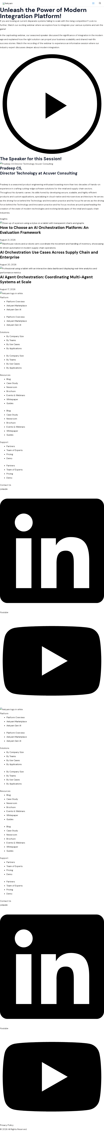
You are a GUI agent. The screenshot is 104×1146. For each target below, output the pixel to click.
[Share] (68, 1134)
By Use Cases (13, 344)
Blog (8, 379)
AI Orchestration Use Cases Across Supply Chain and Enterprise (49, 255)
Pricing (9, 454)
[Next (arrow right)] (41, 1144)
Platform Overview (15, 301)
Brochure (11, 391)
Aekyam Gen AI (13, 309)
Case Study (12, 383)
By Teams (11, 340)
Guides (9, 403)
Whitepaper (12, 399)
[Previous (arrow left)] (13, 1144)
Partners (10, 446)
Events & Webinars (15, 395)
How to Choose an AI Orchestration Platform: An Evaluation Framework (44, 230)
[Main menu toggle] (93, 3)
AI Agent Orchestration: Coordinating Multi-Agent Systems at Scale (46, 279)
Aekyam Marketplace (16, 305)
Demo (9, 458)
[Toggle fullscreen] (41, 1134)
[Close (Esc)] (13, 1139)
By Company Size (15, 336)
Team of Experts (14, 450)
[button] (100, 3)
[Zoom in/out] (13, 1134)
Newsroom (11, 387)
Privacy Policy (7, 1125)
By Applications (14, 348)
